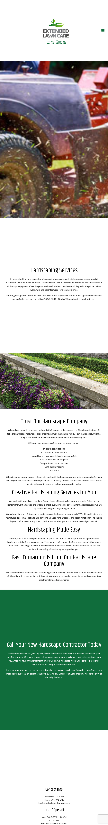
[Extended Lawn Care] (56, 28)
